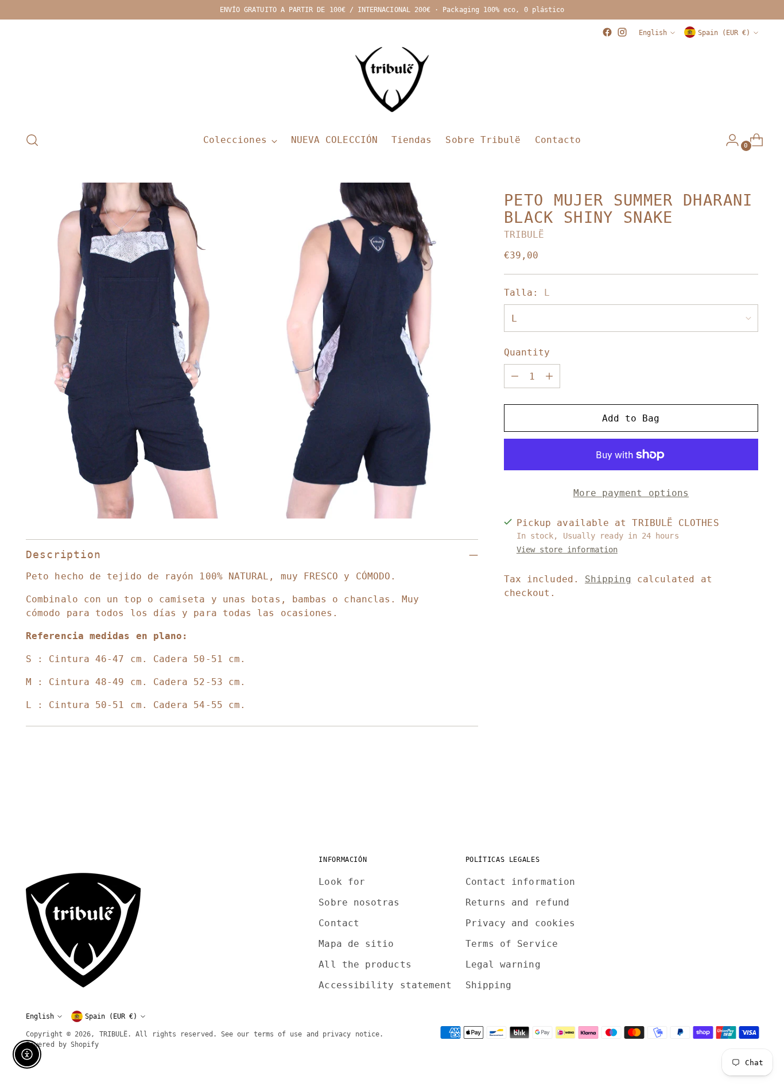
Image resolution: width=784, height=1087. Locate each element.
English (653, 32)
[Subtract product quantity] (514, 376)
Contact (339, 923)
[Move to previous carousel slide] (722, 803)
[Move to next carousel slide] (748, 803)
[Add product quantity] (549, 376)
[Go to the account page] (727, 140)
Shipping (608, 579)
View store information (567, 549)
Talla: (527, 292)
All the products (365, 964)
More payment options (631, 493)
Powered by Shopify (62, 1044)
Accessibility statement (385, 985)
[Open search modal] (32, 140)
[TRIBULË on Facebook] (607, 32)
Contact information (520, 881)
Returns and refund (517, 902)
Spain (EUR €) (724, 32)
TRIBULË (524, 234)
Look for (342, 881)
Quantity (527, 352)
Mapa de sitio (356, 943)
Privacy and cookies (520, 923)
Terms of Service (511, 943)
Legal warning (503, 964)
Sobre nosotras (359, 902)
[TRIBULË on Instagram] (622, 32)
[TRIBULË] (392, 80)
